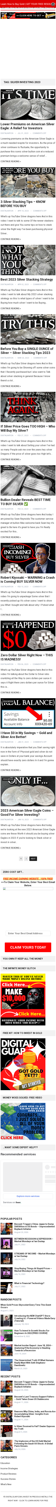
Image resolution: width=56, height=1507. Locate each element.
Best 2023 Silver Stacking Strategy (27, 279)
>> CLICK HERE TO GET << (30, 15)
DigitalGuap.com (14, 1497)
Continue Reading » (11, 161)
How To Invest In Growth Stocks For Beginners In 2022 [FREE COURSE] (31, 1331)
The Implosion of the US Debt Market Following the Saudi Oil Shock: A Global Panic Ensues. (33, 1443)
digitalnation (7, 133)
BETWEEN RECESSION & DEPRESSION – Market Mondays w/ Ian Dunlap (33, 1240)
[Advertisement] (28, 48)
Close (53, 4)
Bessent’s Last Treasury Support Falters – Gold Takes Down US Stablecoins (34, 1397)
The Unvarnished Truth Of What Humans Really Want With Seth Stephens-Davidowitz (34, 1362)
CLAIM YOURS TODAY (28, 947)
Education (8, 93)
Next (33, 859)
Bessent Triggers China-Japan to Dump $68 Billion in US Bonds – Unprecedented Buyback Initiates (34, 1226)
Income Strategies (9, 1468)
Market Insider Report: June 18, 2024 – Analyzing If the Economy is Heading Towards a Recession (33, 1348)
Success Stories (8, 1479)
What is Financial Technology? (29, 1283)
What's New (6, 1484)
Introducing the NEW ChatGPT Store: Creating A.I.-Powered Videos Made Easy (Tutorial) (34, 1318)
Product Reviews (8, 1474)
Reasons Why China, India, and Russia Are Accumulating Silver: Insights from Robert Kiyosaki (34, 1414)
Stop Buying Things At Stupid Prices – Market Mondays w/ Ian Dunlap (33, 1269)
